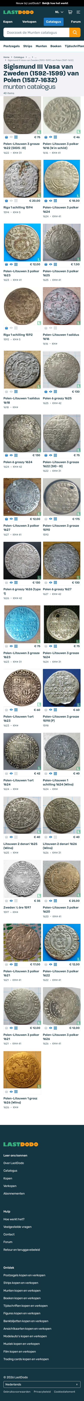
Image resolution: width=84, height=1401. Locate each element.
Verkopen (29, 22)
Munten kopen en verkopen (21, 1290)
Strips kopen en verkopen (20, 1283)
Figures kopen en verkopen (21, 1313)
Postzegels (11, 46)
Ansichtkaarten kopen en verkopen (27, 1329)
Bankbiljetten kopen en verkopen (25, 1321)
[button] (70, 12)
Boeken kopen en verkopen (21, 1298)
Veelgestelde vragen (17, 1227)
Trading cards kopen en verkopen (26, 1359)
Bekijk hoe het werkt (55, 3)
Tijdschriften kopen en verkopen (25, 1306)
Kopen (7, 22)
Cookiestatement (64, 1391)
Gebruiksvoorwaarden (16, 1391)
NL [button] (57, 12)
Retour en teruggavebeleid (21, 1250)
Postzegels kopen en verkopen (24, 1275)
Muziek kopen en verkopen (21, 1344)
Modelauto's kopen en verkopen (25, 1336)
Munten (41, 46)
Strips (27, 46)
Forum (76, 22)
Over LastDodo (13, 1163)
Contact (8, 1234)
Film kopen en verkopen (19, 1351)
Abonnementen (14, 1193)
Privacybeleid (42, 1391)
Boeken (55, 46)
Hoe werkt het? (13, 1219)
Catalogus (53, 22)
